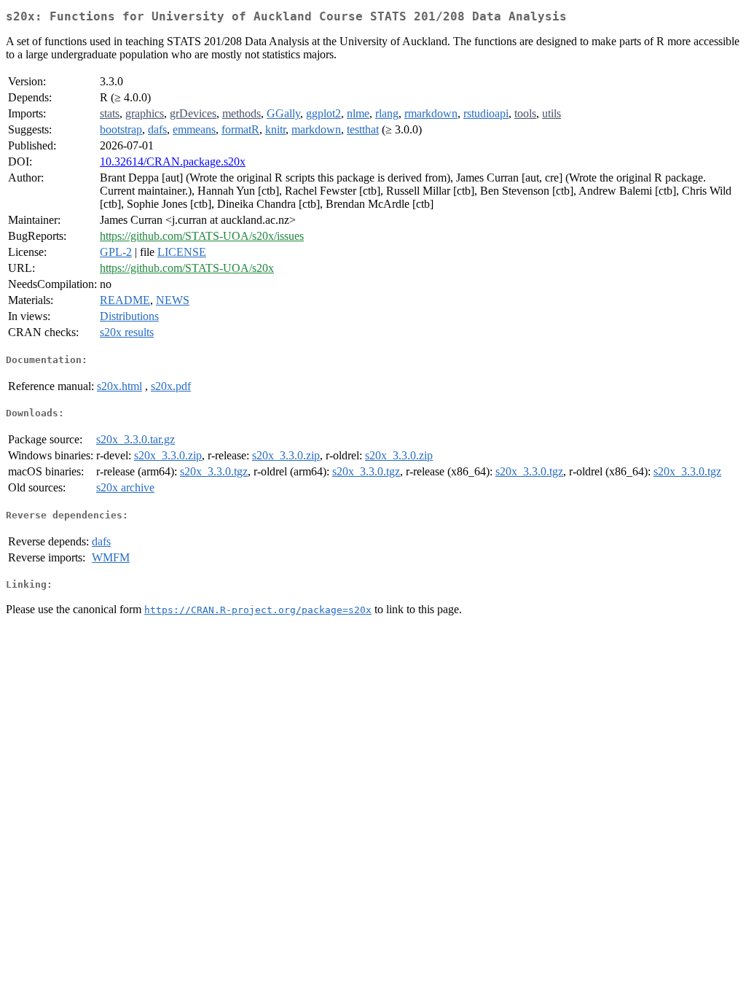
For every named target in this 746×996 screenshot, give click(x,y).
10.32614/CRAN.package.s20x (173, 161)
